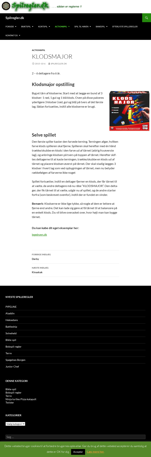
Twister (10, 402)
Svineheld (11, 333)
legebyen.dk (39, 234)
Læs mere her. (95, 451)
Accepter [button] (78, 451)
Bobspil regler (14, 346)
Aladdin (10, 313)
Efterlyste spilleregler (125, 26)
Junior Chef (12, 366)
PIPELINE (11, 306)
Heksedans (12, 320)
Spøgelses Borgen (15, 359)
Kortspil (43, 26)
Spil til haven (81, 26)
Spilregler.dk (15, 18)
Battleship (11, 326)
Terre (9, 353)
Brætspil (26, 26)
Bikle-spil (11, 339)
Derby (41, 256)
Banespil (100, 26)
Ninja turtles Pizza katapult (21, 399)
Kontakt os (12, 35)
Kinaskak (40, 270)
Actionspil (61, 26)
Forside (10, 26)
